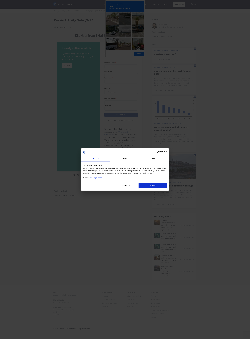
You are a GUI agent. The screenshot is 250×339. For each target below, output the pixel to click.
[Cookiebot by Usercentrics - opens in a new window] (158, 152)
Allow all (153, 185)
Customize (123, 185)
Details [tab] (125, 158)
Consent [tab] (96, 159)
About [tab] (154, 158)
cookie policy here (96, 177)
